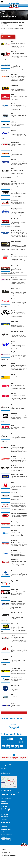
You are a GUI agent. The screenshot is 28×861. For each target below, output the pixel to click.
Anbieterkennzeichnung (5, 833)
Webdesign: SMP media (6, 853)
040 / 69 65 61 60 (8, 795)
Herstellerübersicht (4, 817)
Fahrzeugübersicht (4, 816)
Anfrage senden (14, 712)
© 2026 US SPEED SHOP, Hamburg (9, 855)
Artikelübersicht (4, 819)
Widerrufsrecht (4, 837)
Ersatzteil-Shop (7, 37)
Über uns (2, 824)
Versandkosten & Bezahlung (6, 834)
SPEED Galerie (4, 826)
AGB (2, 835)
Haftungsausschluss (6, 852)
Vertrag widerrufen (5, 839)
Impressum (4, 849)
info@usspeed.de (7, 798)
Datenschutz (4, 850)
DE (2, 2)
